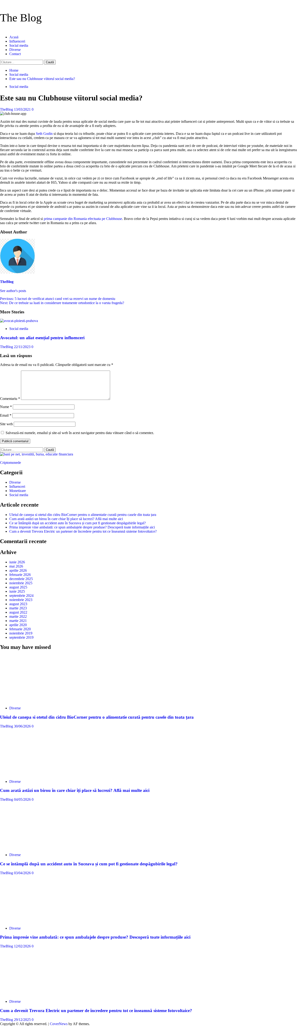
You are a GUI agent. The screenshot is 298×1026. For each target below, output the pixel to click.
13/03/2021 (23, 109)
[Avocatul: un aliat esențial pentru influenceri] (19, 321)
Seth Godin (44, 134)
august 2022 (18, 612)
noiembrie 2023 (20, 600)
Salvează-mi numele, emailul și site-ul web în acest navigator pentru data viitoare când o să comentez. (80, 433)
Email (5, 415)
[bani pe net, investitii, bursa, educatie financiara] (36, 454)
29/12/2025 (23, 1020)
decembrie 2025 (21, 579)
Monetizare (17, 491)
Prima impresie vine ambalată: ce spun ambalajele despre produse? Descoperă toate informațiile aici (82, 527)
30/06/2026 (23, 726)
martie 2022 (18, 616)
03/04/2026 (23, 873)
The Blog (21, 17)
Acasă (13, 37)
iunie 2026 (17, 562)
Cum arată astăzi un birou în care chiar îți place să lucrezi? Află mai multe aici (66, 519)
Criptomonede (10, 463)
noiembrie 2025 (20, 583)
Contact (15, 54)
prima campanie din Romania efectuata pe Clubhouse (83, 219)
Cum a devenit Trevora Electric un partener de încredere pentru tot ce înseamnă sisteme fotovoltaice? (83, 531)
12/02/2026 (23, 946)
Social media (18, 45)
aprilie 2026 (18, 570)
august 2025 (18, 587)
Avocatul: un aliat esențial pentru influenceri (42, 337)
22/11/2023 (22, 347)
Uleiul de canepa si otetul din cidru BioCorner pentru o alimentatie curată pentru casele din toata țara (82, 515)
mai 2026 (16, 566)
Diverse (15, 50)
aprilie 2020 (18, 625)
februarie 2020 (20, 629)
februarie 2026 (20, 575)
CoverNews (59, 1024)
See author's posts (13, 291)
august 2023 (18, 604)
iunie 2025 (17, 591)
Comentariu (10, 399)
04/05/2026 (23, 799)
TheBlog (7, 109)
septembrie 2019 (21, 637)
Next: (62, 303)
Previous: (57, 299)
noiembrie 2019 (20, 633)
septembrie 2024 (21, 596)
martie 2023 (18, 608)
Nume (6, 407)
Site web (6, 424)
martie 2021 (18, 621)
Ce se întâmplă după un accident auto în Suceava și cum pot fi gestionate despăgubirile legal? (77, 523)
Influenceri (17, 41)
